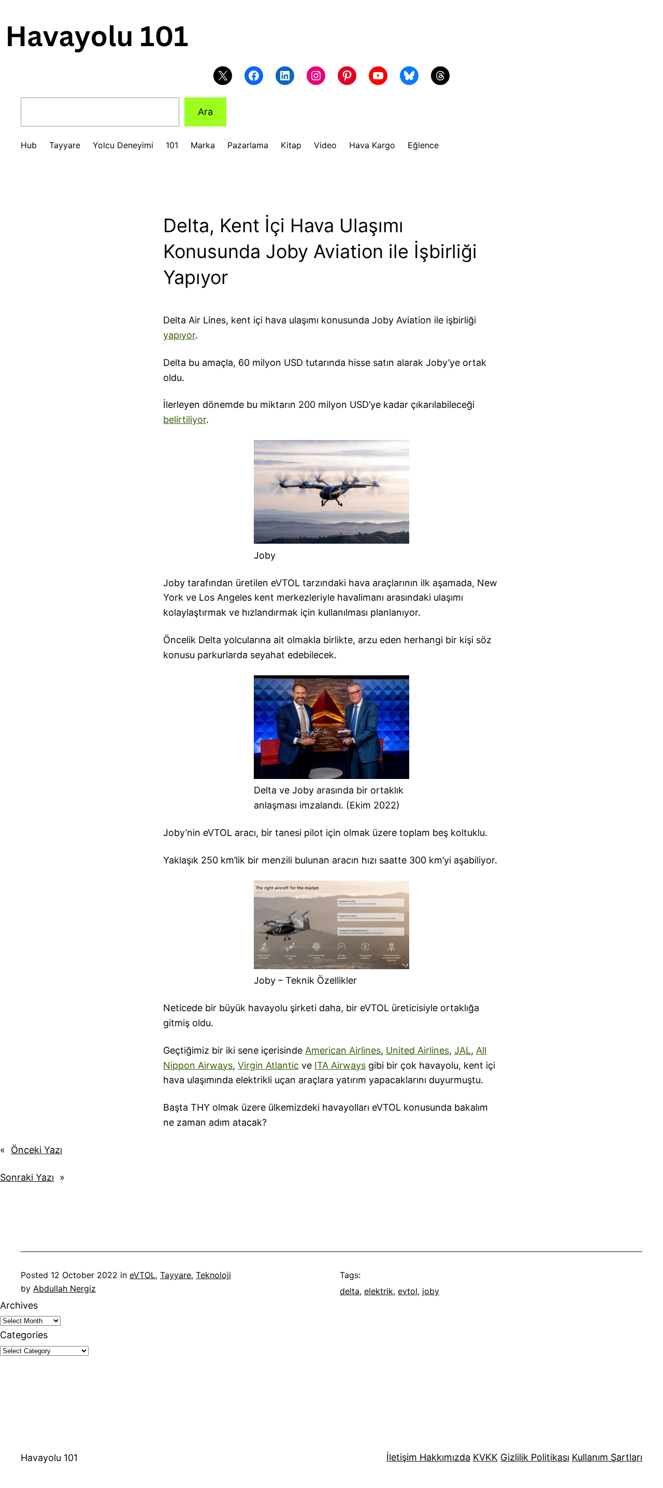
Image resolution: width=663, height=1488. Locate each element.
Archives (19, 1305)
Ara (205, 111)
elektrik (378, 1291)
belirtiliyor (184, 419)
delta (349, 1291)
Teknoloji (213, 1275)
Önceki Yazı (36, 1149)
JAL (462, 1050)
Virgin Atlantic (268, 1065)
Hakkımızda (443, 1457)
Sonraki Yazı (27, 1177)
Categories (24, 1334)
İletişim (401, 1457)
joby (430, 1291)
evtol (407, 1291)
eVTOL (142, 1275)
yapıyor (179, 335)
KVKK (485, 1457)
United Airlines (417, 1050)
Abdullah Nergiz (64, 1288)
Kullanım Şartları (607, 1457)
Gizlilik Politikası (534, 1457)
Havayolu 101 (49, 1457)
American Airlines (343, 1050)
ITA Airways (340, 1065)
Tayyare (175, 1275)
